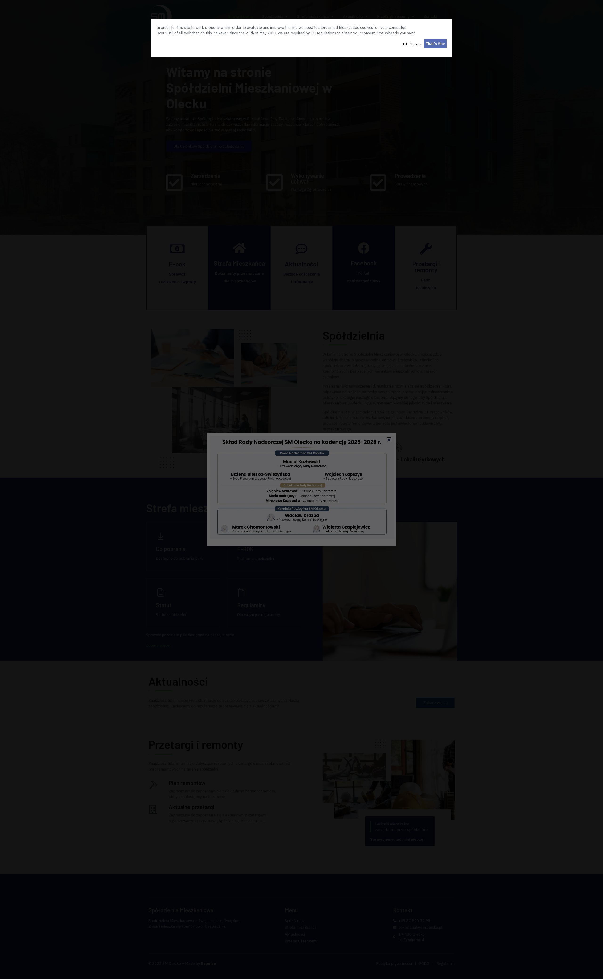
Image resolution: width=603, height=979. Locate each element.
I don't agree (412, 44)
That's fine (435, 43)
